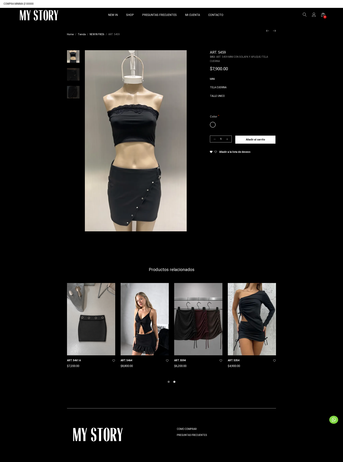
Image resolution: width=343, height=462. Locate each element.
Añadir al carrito (255, 139)
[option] (136, 140)
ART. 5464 (126, 360)
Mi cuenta (192, 15)
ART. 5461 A (74, 360)
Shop (130, 15)
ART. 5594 (180, 360)
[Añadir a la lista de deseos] (113, 360)
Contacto (215, 15)
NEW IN (113, 15)
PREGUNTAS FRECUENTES (159, 15)
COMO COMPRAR (187, 429)
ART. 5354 (233, 360)
